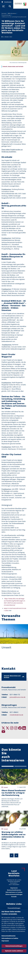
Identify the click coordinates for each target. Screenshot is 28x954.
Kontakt (14, 896)
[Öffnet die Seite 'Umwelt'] (14, 634)
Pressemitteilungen (6, 15)
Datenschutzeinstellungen (14, 946)
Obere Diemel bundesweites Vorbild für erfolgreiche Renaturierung (14, 792)
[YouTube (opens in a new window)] (8, 731)
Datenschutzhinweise (8, 936)
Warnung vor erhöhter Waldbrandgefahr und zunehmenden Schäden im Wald (14, 835)
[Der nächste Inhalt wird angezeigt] (16, 855)
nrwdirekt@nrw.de (16, 715)
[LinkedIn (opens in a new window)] (24, 728)
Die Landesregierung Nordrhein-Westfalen (20, 4)
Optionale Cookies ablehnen (14, 951)
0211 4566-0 (14, 712)
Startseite (4, 13)
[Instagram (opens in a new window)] (12, 728)
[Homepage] (20, 731)
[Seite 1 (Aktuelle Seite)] (8, 766)
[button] (6, 2)
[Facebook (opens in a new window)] (20, 728)
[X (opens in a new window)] (4, 728)
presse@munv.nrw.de (17, 697)
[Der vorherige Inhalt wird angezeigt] (12, 855)
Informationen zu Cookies (10, 938)
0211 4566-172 (15, 695)
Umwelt (6, 647)
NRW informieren (12, 13)
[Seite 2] (20, 766)
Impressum (5, 941)
